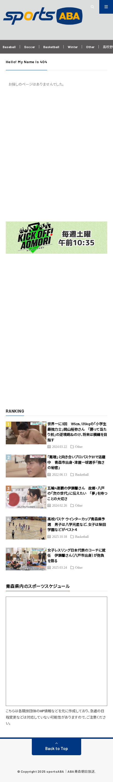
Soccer (29, 47)
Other (90, 47)
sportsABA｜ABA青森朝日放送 (70, 771)
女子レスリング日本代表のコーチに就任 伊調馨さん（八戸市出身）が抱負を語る (76, 555)
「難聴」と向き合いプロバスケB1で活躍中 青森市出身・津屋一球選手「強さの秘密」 (76, 462)
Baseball (9, 47)
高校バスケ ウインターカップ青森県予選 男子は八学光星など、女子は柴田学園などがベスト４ (76, 524)
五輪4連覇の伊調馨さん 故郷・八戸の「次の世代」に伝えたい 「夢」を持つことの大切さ (77, 493)
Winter (73, 47)
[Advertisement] (56, 154)
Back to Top (56, 748)
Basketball (51, 47)
